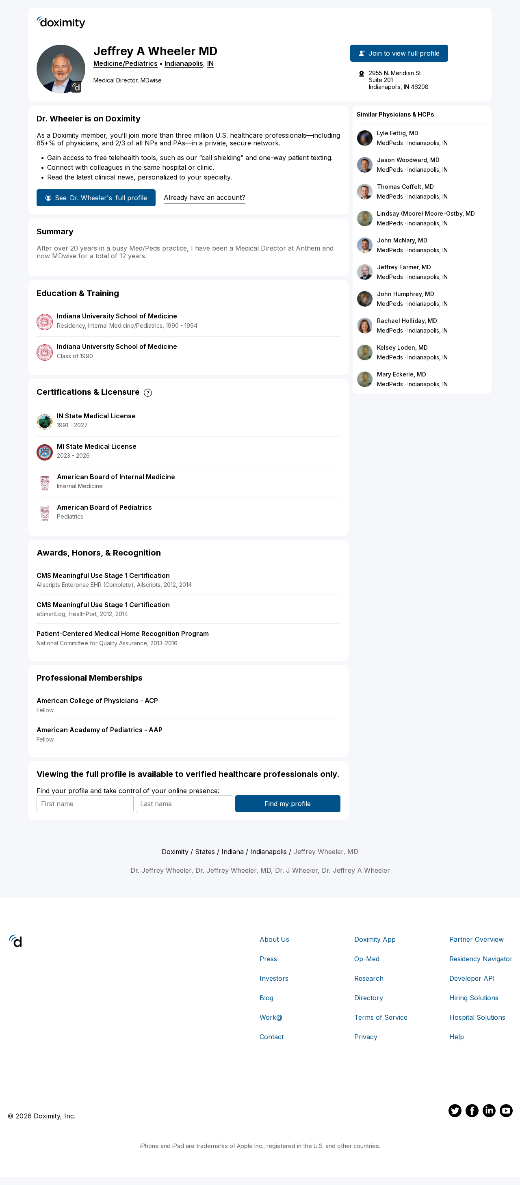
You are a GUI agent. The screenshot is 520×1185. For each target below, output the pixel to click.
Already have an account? (204, 197)
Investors (274, 978)
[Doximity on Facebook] (472, 1111)
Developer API (472, 978)
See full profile (101, 198)
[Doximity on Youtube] (506, 1111)
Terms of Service (380, 1017)
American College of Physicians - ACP (97, 700)
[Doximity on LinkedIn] (489, 1111)
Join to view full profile (404, 53)
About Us (274, 939)
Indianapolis (184, 63)
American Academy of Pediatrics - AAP (99, 730)
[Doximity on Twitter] (455, 1111)
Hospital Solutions (477, 1017)
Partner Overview (476, 939)
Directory (368, 998)
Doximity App (375, 939)
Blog (266, 998)
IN (210, 63)
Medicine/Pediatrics (125, 63)
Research (369, 978)
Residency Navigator (481, 959)
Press (268, 959)
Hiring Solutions (473, 998)
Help (456, 1037)
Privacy (365, 1037)
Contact (272, 1037)
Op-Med (366, 959)
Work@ (271, 1017)
